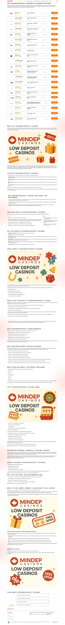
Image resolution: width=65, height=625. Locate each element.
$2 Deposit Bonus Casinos (11, 619)
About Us (50, 1)
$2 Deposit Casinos (37, 1)
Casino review (54, 25)
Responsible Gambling (10, 613)
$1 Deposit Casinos (29, 1)
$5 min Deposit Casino (44, 1)
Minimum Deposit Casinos (21, 1)
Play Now (54, 18)
